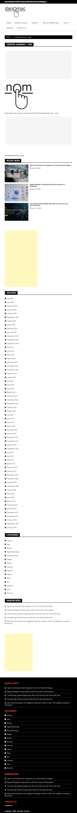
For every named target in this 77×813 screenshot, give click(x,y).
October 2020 (12, 482)
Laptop (9, 574)
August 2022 (11, 411)
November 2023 (12, 370)
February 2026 (12, 306)
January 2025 (11, 332)
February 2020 (12, 505)
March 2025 (11, 325)
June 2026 (10, 302)
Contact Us (21, 28)
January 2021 (11, 471)
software (10, 586)
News (9, 578)
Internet (10, 571)
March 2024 (11, 359)
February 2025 (12, 328)
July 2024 (10, 347)
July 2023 (10, 381)
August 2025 (11, 321)
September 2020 (13, 486)
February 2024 (12, 362)
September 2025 (13, 317)
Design (34, 23)
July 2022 (10, 415)
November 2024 (12, 340)
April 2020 (10, 497)
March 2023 (11, 392)
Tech (65, 23)
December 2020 (12, 475)
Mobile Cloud (20, 23)
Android (9, 541)
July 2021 (10, 452)
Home (9, 23)
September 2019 (13, 524)
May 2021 (10, 460)
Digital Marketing (50, 23)
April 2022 (10, 422)
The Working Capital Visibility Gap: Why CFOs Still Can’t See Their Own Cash (49, 204)
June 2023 (10, 385)
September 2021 (13, 449)
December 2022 (12, 400)
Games (9, 563)
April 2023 (10, 389)
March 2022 (11, 426)
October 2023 (12, 374)
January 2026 (11, 310)
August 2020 (11, 490)
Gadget (9, 559)
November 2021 (12, 441)
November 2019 (12, 516)
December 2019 (12, 512)
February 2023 (12, 396)
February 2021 (12, 467)
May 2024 (10, 355)
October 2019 (12, 520)
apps (8, 544)
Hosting (9, 567)
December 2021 (12, 437)
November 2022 (12, 404)
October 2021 (12, 445)
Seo (8, 582)
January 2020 (11, 509)
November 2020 (12, 479)
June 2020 (10, 494)
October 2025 (12, 313)
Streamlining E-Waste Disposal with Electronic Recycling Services (29, 617)
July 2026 (10, 298)
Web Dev (10, 28)
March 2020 (11, 501)
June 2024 (10, 351)
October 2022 (12, 407)
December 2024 (12, 336)
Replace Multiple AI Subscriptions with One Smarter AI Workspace (26, 2)
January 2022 (11, 434)
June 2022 (10, 419)
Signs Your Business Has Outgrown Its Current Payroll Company (50, 165)
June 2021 (10, 456)
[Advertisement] (38, 65)
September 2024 (13, 343)
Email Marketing (12, 556)
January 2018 (11, 527)
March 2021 (11, 464)
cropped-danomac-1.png (15, 155)
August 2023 (11, 377)
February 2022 (12, 430)
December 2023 (12, 366)
